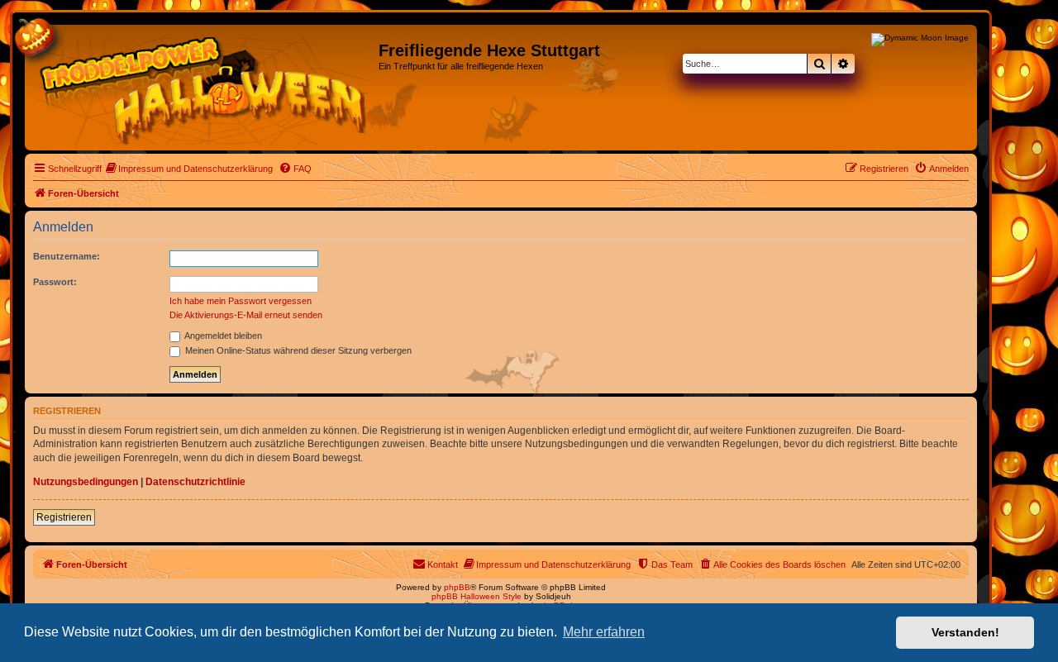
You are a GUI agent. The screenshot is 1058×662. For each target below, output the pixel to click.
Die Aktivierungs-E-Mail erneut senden (245, 315)
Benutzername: (66, 256)
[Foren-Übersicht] (204, 87)
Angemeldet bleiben (222, 336)
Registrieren (64, 517)
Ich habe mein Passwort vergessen (240, 301)
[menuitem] (189, 169)
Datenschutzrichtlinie (195, 482)
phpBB (457, 587)
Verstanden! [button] (965, 632)
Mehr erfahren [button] (604, 632)
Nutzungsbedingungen (85, 482)
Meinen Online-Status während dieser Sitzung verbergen (297, 350)
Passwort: (55, 282)
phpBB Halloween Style (476, 596)
